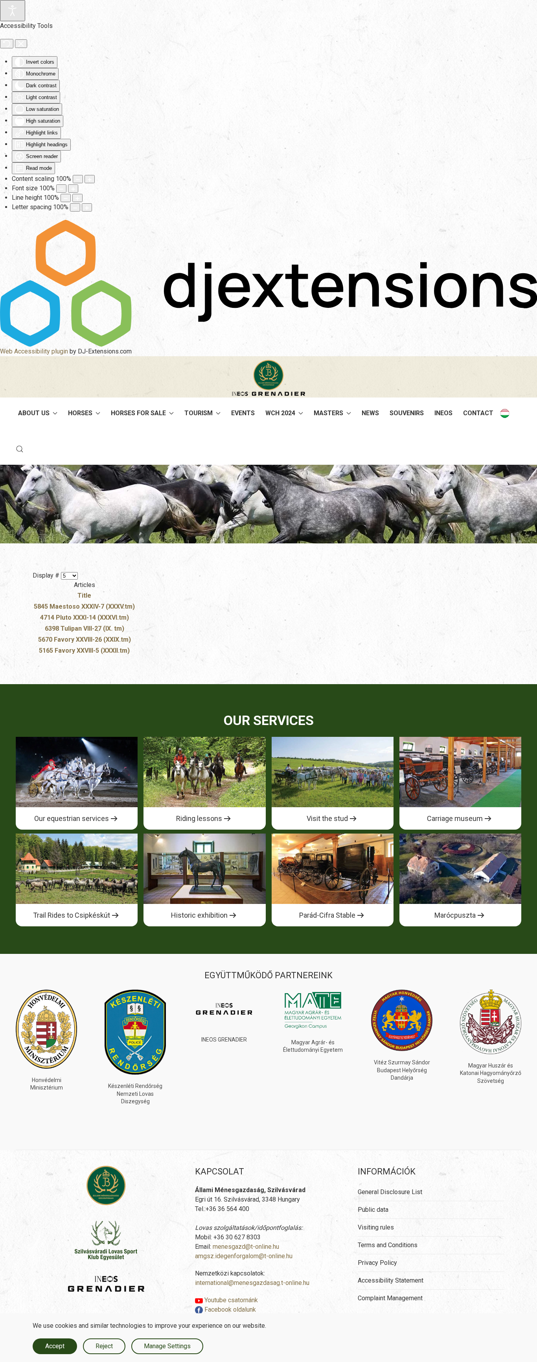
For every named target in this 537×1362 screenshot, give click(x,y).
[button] (20, 449)
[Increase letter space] (87, 207)
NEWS (370, 413)
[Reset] (6, 43)
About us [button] (34, 413)
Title (84, 595)
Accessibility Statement (390, 1280)
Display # (47, 575)
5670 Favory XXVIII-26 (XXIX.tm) (84, 639)
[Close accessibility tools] (21, 43)
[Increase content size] (90, 179)
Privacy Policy (377, 1262)
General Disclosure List (390, 1192)
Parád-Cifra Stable (327, 915)
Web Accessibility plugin (34, 351)
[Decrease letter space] (75, 207)
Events (243, 413)
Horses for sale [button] (138, 413)
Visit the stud (327, 818)
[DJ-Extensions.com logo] (268, 283)
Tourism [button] (198, 413)
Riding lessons (199, 818)
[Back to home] (268, 378)
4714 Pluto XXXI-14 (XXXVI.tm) (84, 617)
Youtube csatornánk (230, 1300)
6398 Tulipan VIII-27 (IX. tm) (84, 628)
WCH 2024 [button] (280, 413)
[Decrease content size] (78, 179)
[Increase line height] (77, 198)
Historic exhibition (199, 915)
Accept (54, 1346)
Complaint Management (390, 1298)
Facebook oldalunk (229, 1309)
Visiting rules (376, 1227)
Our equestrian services (71, 818)
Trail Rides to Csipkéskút (71, 915)
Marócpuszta (455, 915)
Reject (104, 1346)
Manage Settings (167, 1346)
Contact (478, 413)
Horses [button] (80, 413)
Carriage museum (455, 818)
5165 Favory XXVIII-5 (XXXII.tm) (84, 650)
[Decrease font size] (61, 188)
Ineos (443, 413)
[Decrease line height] (66, 198)
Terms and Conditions (387, 1245)
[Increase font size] (73, 188)
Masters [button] (328, 413)
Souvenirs (407, 413)
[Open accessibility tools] (12, 10)
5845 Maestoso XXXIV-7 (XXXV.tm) (84, 606)
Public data (373, 1209)
